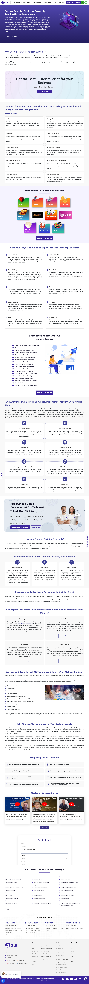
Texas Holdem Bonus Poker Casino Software (16, 877)
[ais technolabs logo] (11, 945)
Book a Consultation (44, 238)
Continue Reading (24, 635)
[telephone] (1, 477)
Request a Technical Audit (12, 36)
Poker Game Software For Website (68, 895)
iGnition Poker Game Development (25, 357)
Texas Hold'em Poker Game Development (27, 345)
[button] (63, 979)
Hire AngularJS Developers (62, 959)
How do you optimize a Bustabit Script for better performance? (22, 777)
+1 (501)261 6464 (31, 925)
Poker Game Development (12, 898)
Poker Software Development (40, 893)
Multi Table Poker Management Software (42, 903)
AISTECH (9, 957)
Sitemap (45, 980)
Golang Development (45, 959)
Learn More (36, 527)
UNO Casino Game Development (24, 378)
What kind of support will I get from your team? (63, 771)
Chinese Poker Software (11, 903)
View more (44, 827)
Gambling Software (37, 879)
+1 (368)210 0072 (51, 925)
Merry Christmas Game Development (26, 352)
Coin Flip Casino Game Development (26, 373)
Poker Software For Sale (11, 893)
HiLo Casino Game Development (24, 371)
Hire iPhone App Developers (62, 952)
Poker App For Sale (65, 898)
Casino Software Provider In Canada (41, 882)
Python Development (45, 946)
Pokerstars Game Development (24, 348)
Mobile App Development (46, 956)
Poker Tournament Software (67, 890)
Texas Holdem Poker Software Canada (14, 887)
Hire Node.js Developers (20, 527)
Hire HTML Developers (61, 972)
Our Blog (39, 980)
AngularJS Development (46, 948)
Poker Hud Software (37, 895)
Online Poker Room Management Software (70, 901)
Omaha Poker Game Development (25, 350)
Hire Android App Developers (59, 949)
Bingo (72, 953)
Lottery (72, 959)
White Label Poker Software (67, 885)
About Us (34, 946)
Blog (33, 948)
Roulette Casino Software (39, 877)
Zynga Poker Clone (37, 885)
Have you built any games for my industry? (20, 771)
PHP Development (45, 951)
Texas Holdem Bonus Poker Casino (68, 887)
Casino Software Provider (12, 882)
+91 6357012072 (22, 960)
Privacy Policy (33, 980)
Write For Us (35, 951)
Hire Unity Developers (60, 969)
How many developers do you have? (59, 764)
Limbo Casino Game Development (25, 376)
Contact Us (77, 2)
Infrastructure (35, 956)
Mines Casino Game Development (25, 369)
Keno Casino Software (65, 877)
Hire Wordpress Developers (62, 967)
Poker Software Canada (66, 893)
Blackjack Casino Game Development (26, 380)
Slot (71, 948)
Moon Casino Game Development (25, 362)
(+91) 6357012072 (10, 925)
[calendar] (1, 475)
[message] (1, 473)
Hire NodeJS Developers (61, 946)
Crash (72, 961)
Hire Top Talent (70, 2)
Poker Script (9, 895)
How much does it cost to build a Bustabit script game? (24, 764)
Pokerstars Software (10, 890)
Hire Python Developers (61, 962)
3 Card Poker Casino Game (12, 885)
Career (33, 964)
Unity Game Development (46, 953)
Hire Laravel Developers (61, 964)
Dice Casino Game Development (24, 366)
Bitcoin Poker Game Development (25, 359)
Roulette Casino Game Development (26, 383)
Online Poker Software (38, 901)
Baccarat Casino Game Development (26, 385)
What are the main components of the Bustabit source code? (66, 777)
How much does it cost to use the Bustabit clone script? (24, 784)
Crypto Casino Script (65, 879)
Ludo (72, 956)
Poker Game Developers (39, 898)
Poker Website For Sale (38, 890)
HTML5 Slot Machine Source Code (13, 879)
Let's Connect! (44, 91)
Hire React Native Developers (60, 956)
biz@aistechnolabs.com (12, 955)
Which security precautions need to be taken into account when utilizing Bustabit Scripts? (65, 783)
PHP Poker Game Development (13, 901)
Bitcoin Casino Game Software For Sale (69, 882)
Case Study (34, 953)
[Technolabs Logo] (5, 2)
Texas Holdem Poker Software (40, 887)
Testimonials (35, 959)
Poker (72, 946)
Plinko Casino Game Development (25, 364)
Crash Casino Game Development (25, 355)
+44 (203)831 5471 (71, 925)
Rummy (72, 951)
